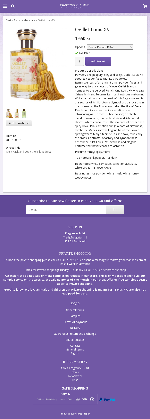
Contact (75, 345)
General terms (75, 310)
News (75, 372)
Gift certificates (75, 340)
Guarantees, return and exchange (75, 333)
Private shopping (75, 253)
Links (75, 380)
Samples (75, 316)
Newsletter (75, 376)
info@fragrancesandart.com (125, 260)
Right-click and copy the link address (28, 151)
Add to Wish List (19, 123)
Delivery (75, 328)
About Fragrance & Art (75, 368)
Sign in (75, 353)
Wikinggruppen (82, 413)
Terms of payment (75, 322)
